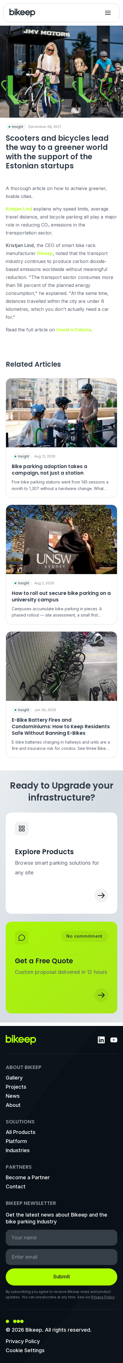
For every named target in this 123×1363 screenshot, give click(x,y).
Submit (61, 1277)
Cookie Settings (25, 1350)
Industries (18, 1150)
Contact (15, 1186)
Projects (16, 1087)
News (13, 1096)
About (13, 1105)
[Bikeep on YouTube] (113, 1039)
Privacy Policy (102, 1297)
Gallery (14, 1078)
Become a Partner (28, 1177)
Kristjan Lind (19, 209)
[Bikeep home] (22, 12)
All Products (20, 1132)
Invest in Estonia (73, 329)
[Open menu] (108, 13)
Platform (16, 1141)
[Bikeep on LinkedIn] (101, 1039)
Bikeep (45, 253)
